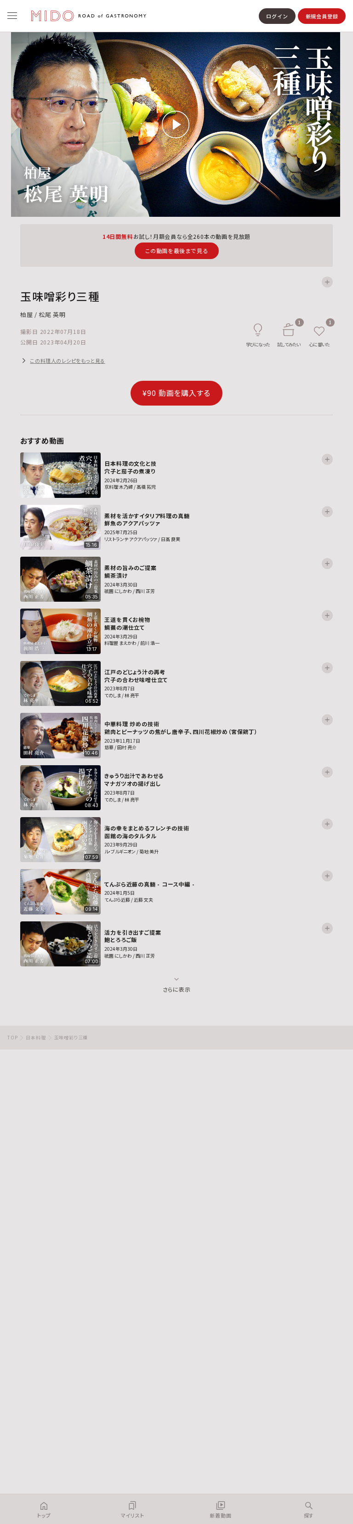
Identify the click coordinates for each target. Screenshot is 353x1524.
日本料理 (36, 1037)
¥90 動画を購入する (176, 392)
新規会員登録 (322, 16)
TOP (12, 1037)
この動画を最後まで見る (177, 250)
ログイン (277, 16)
